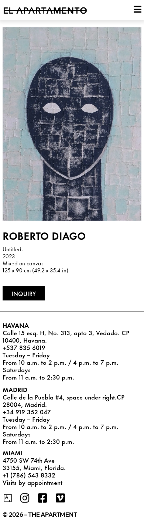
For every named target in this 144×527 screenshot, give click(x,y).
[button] (24, 293)
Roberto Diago (44, 235)
